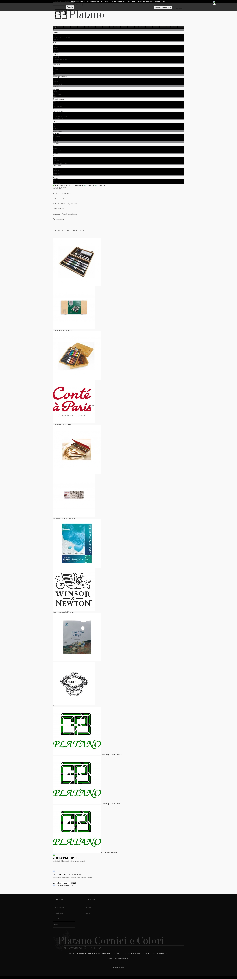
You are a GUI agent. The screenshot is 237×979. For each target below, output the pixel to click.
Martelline (56, 81)
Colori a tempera (58, 118)
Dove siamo (57, 94)
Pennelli (55, 47)
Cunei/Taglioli (57, 84)
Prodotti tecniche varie (60, 116)
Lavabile (55, 69)
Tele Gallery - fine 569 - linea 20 (111, 754)
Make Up (56, 180)
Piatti (54, 126)
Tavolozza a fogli (58, 706)
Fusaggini (56, 146)
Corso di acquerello (59, 99)
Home (55, 29)
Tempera (55, 178)
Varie (54, 156)
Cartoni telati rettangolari (109, 852)
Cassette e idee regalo (60, 59)
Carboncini (56, 143)
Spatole (55, 138)
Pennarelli (56, 170)
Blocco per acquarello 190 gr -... (63, 612)
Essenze (55, 39)
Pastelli (55, 114)
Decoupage (56, 64)
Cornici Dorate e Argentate (61, 37)
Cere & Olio (57, 173)
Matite (55, 148)
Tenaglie (55, 86)
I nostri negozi (58, 913)
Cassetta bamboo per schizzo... (63, 424)
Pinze (54, 79)
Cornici (55, 34)
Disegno (55, 49)
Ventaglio (56, 128)
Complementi (57, 136)
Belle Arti (56, 42)
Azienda (88, 907)
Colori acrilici (57, 109)
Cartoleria (56, 89)
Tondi (54, 123)
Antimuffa (56, 74)
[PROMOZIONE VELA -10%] (63, 885)
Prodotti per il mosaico (60, 76)
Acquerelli (56, 175)
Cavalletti (56, 57)
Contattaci (57, 919)
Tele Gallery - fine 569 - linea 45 (111, 803)
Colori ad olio (57, 106)
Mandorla (56, 133)
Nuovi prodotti (59, 907)
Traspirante (56, 72)
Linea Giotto (57, 62)
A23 (122, 967)
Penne (55, 91)
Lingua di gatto (57, 131)
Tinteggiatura (57, 67)
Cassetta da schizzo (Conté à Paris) (64, 518)
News (55, 96)
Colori (55, 44)
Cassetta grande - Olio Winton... (63, 330)
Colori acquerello (58, 111)
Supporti (55, 54)
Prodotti (56, 32)
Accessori (56, 52)
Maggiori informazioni (163, 7)
